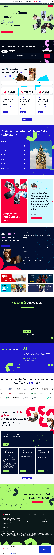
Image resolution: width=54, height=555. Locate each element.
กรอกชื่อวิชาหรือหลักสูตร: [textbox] (7, 56)
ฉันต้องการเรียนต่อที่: (20, 55)
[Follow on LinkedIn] (4, 527)
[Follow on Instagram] (14, 527)
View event (5, 112)
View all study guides (26, 478)
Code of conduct (44, 519)
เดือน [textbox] (4, 82)
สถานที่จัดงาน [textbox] (39, 82)
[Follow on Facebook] (7, 527)
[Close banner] (52, 546)
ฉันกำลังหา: (4, 55)
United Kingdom (29, 516)
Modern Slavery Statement (45, 523)
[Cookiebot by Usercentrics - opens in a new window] (5, 553)
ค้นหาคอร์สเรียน (36, 516)
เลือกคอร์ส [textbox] (19, 56)
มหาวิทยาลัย (12, 51)
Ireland (28, 521)
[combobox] (8, 56)
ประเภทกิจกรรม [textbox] (22, 82)
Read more (6, 444)
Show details (13, 553)
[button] (52, 201)
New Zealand (29, 523)
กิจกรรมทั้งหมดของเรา (26, 119)
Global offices (44, 516)
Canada (28, 519)
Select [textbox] (32, 56)
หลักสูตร (4, 51)
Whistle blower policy (45, 521)
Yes (35, 1)
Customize (44, 549)
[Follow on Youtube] (11, 527)
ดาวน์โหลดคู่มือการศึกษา (47, 51)
